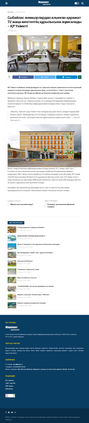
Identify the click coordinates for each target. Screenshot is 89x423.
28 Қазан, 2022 (22, 280)
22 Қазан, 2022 (22, 263)
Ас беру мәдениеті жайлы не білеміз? (30, 227)
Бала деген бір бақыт (25, 261)
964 (30, 255)
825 (29, 263)
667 (29, 289)
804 (29, 280)
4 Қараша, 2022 (22, 272)
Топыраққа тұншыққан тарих (28, 269)
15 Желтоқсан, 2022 (23, 247)
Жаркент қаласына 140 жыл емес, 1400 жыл (33, 294)
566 (30, 305)
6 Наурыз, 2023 (22, 230)
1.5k (30, 238)
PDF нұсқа (9, 386)
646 (29, 297)
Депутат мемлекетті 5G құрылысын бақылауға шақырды (38, 244)
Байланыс (9, 389)
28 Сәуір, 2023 (12, 31)
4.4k (30, 230)
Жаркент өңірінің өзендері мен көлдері (31, 303)
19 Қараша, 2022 (22, 255)
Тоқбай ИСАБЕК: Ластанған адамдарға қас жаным (35, 286)
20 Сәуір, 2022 (22, 289)
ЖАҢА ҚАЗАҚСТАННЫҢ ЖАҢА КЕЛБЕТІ (31, 236)
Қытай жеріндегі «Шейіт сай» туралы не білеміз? (35, 252)
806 (30, 272)
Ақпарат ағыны (20, 12)
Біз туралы (9, 380)
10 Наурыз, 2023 (22, 238)
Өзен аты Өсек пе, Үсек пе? (27, 278)
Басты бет (11, 12)
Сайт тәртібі (10, 383)
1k (32, 247)
